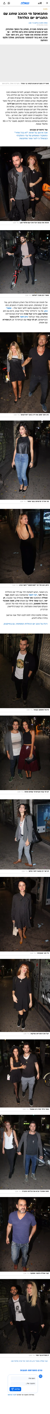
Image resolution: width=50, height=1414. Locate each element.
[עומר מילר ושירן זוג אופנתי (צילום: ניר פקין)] (25, 1075)
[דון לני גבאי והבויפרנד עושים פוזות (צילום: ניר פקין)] (25, 755)
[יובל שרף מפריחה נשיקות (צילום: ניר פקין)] (25, 997)
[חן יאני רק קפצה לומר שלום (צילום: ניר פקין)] (25, 836)
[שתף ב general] (4, 3)
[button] (40, 3)
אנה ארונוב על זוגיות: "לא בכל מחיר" (31, 133)
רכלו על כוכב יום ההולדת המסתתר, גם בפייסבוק (26, 624)
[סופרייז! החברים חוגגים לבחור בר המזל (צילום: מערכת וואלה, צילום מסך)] (25, 65)
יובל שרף (22, 1361)
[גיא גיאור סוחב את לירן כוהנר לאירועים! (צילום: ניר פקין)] (25, 374)
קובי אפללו (44, 1361)
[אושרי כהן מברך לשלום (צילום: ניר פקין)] (25, 264)
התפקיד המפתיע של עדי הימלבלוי (32, 136)
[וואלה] (25, 3)
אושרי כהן (35, 1361)
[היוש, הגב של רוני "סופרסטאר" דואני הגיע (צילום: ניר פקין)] (25, 548)
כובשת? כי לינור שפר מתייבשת (33, 139)
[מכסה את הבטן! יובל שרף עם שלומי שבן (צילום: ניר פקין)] (25, 185)
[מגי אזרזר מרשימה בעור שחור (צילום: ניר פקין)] (25, 462)
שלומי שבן (14, 1361)
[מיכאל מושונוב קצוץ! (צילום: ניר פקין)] (25, 673)
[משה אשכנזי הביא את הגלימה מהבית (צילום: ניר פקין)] (25, 1154)
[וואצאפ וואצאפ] (9, 3)
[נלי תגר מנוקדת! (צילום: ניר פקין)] (25, 916)
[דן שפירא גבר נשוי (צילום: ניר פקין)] (25, 1318)
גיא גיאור (29, 1361)
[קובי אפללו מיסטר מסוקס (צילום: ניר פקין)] (25, 1236)
